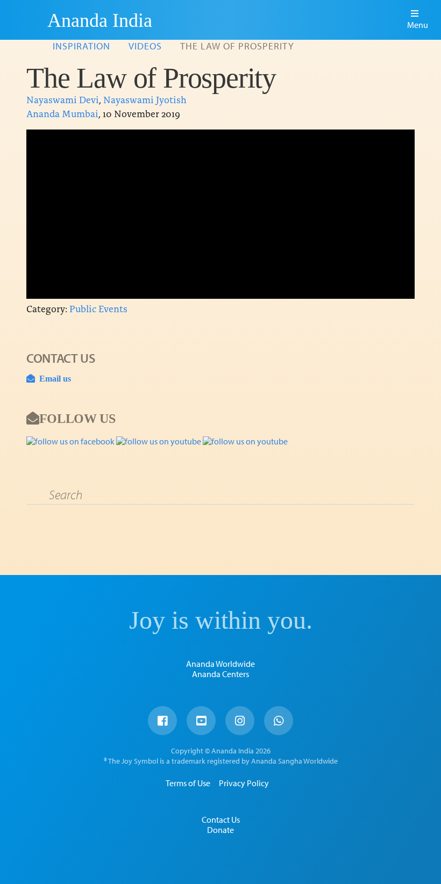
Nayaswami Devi (62, 99)
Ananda (28, 19)
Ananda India (99, 20)
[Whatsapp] (278, 720)
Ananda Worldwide (220, 663)
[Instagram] (239, 720)
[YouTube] (201, 720)
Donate (220, 829)
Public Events (98, 308)
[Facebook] (162, 720)
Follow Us (77, 418)
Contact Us (221, 819)
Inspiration (81, 46)
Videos (145, 46)
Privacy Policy (244, 783)
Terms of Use (188, 783)
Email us (53, 378)
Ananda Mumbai (62, 113)
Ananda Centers (220, 674)
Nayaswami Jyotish (145, 99)
